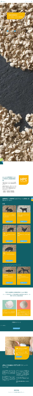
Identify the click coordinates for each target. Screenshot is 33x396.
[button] (31, 1)
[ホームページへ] (3, 1)
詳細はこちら (9, 221)
